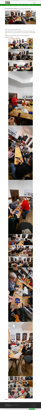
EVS (9, 0)
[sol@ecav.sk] (35, 0)
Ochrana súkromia (34, 404)
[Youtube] (29, 0)
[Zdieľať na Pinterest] (6, 399)
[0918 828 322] (34, 0)
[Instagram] (30, 0)
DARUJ (17, 0)
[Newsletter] (33, 0)
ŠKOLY (13, 0)
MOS (11, 0)
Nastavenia (36, 409)
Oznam (11, 25)
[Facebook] (28, 0)
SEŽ (10, 0)
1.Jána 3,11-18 (34, 3)
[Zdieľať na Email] (7, 399)
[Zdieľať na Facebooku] (5, 399)
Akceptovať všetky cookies (32, 409)
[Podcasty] (32, 0)
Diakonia (6, 0)
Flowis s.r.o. (8, 407)
